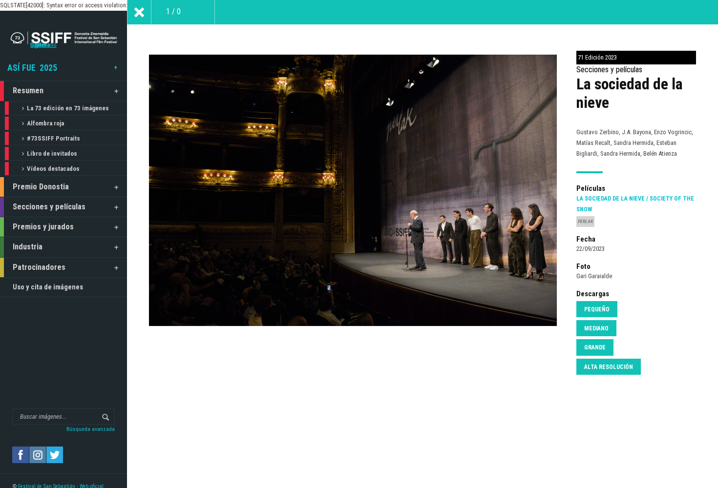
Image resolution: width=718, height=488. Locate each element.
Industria (27, 246)
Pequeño (597, 309)
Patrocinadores (39, 267)
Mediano (596, 328)
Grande (595, 347)
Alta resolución (608, 367)
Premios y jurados (43, 226)
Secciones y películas (49, 206)
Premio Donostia (41, 186)
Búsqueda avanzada (90, 429)
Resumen (28, 90)
